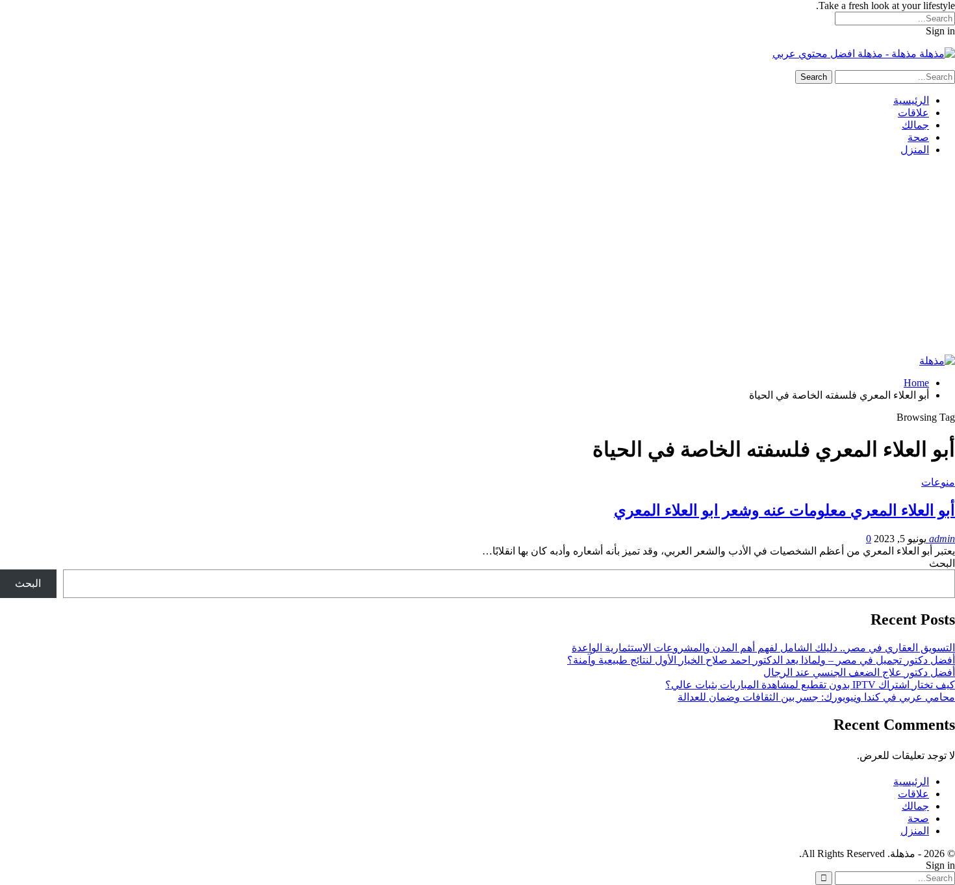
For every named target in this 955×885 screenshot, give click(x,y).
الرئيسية (911, 100)
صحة (918, 137)
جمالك (915, 125)
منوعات (938, 482)
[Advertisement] (477, 257)
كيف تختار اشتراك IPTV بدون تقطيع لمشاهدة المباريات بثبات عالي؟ (810, 684)
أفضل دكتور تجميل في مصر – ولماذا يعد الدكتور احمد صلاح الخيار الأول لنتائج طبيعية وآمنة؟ (761, 660)
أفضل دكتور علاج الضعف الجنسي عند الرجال (859, 672)
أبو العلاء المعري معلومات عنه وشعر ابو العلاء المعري (784, 510)
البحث (942, 563)
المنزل (914, 149)
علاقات (913, 112)
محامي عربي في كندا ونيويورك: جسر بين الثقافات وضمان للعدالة (816, 697)
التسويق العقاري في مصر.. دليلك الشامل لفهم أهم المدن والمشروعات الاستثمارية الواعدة (763, 647)
